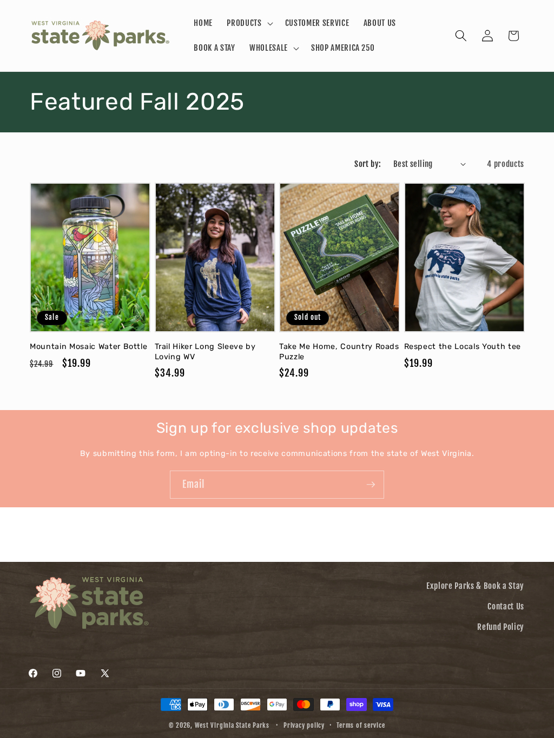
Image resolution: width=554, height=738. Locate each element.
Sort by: (367, 163)
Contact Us (505, 606)
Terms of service (361, 725)
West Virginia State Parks (232, 725)
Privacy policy (304, 725)
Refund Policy (500, 626)
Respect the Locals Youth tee (462, 346)
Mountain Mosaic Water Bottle (88, 346)
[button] (249, 23)
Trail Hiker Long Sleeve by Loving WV (205, 351)
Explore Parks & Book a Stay (475, 585)
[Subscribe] (371, 485)
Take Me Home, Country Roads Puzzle (339, 351)
